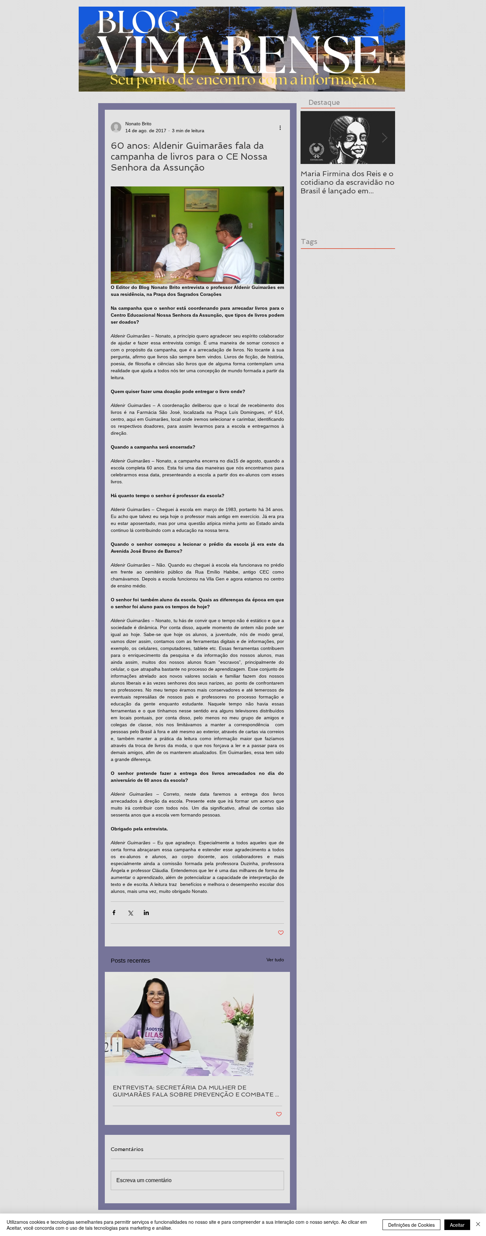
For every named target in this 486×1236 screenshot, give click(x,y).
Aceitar (457, 1224)
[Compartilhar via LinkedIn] (146, 912)
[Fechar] (478, 1225)
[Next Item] (384, 138)
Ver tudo (275, 959)
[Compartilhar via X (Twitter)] (130, 912)
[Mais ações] (280, 127)
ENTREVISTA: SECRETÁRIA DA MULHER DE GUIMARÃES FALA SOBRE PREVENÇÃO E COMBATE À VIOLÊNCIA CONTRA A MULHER (196, 1091)
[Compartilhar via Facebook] (114, 912)
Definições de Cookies (411, 1224)
